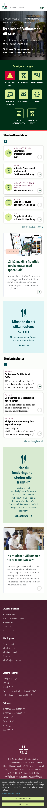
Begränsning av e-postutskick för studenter (19, 399)
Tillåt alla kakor (23, 804)
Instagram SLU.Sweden (12, 709)
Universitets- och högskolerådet (16, 695)
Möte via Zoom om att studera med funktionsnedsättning (24, 171)
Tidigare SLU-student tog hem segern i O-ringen (19, 423)
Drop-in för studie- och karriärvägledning (24, 203)
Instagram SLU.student (12, 713)
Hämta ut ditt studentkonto (15, 52)
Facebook (7, 721)
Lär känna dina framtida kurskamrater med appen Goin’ (23, 266)
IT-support (7, 626)
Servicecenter (8, 630)
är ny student (8, 644)
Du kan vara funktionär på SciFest (17, 376)
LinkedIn (6, 717)
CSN (5, 682)
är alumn (6, 656)
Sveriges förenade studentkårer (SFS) (18, 691)
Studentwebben (17, 7)
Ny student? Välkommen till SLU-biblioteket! (23, 558)
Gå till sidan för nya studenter (16, 49)
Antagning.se (8, 678)
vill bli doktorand (10, 652)
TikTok (5, 725)
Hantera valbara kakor (11, 793)
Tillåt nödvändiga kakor (23, 799)
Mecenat (6, 687)
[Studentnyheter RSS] (23, 365)
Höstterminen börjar (23, 190)
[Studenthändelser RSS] (23, 141)
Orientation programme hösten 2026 (23, 153)
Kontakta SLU (29, 773)
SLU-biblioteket (9, 614)
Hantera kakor (23, 776)
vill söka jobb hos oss (12, 660)
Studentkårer (8, 622)
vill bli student (9, 648)
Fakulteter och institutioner (14, 618)
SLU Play (6, 729)
